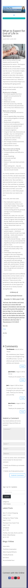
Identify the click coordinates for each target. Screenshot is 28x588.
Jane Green (6, 39)
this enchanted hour (8, 560)
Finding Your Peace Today (10, 518)
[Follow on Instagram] (12, 578)
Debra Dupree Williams (10, 552)
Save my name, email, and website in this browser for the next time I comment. (14, 460)
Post (4, 328)
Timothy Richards (8, 555)
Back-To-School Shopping (10, 513)
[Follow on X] (15, 578)
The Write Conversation (9, 549)
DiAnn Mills (6, 546)
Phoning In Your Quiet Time (11, 523)
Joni (7, 385)
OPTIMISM (6, 528)
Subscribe (6, 496)
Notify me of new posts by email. (14, 471)
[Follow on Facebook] (9, 578)
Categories (6, 501)
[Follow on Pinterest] (18, 578)
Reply (22, 366)
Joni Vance (6, 557)
